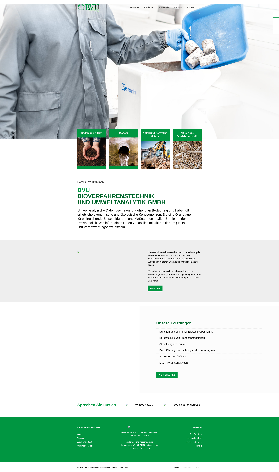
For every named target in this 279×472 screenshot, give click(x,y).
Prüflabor (148, 7)
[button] (21, 71)
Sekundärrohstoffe (85, 446)
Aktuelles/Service (194, 442)
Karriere (178, 7)
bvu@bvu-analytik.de (187, 404)
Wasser (80, 438)
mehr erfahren (167, 375)
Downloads (163, 7)
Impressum (174, 467)
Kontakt (191, 7)
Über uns (134, 7)
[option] (139, 71)
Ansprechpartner (194, 438)
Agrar (79, 434)
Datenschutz (186, 467)
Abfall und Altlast (84, 442)
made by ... (197, 467)
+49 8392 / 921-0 (143, 404)
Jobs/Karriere (196, 434)
